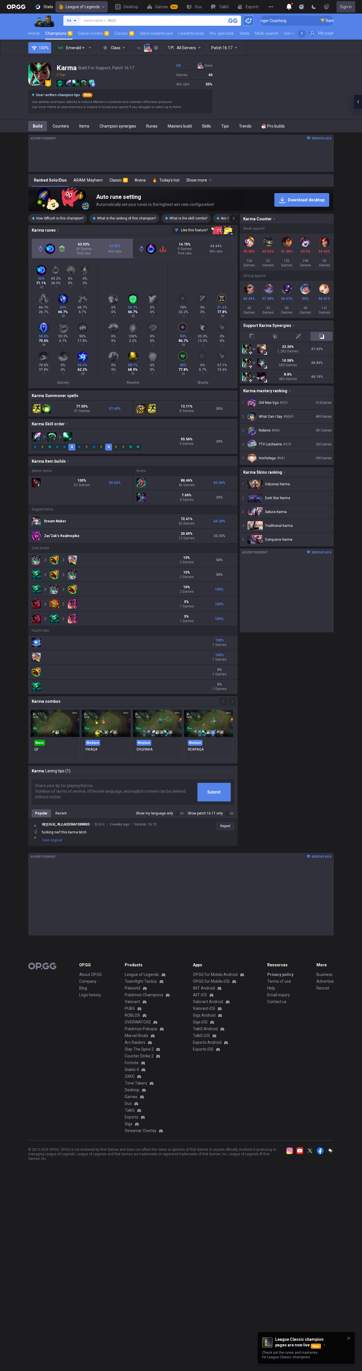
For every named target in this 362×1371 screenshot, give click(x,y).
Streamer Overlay (140, 1130)
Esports (131, 1117)
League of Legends (83, 7)
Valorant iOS (204, 1008)
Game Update (296, 33)
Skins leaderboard (156, 33)
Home (34, 33)
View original (52, 840)
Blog (83, 988)
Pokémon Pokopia (141, 1029)
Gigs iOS (200, 1022)
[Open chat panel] (358, 101)
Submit (214, 792)
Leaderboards (191, 33)
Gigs (128, 1124)
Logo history (90, 995)
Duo (128, 1103)
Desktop (132, 1090)
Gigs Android (204, 1015)
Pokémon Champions (144, 995)
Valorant (132, 1001)
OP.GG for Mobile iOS (211, 981)
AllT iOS (200, 995)
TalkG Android (205, 1029)
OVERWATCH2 (138, 1022)
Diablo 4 (132, 1069)
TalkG (130, 1110)
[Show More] (289, 6)
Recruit (322, 988)
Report (225, 826)
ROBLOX (132, 1015)
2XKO (130, 1076)
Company (87, 981)
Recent (61, 813)
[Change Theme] (314, 6)
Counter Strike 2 (139, 1056)
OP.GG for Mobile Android (215, 974)
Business (324, 974)
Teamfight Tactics (141, 981)
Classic (124, 33)
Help (271, 988)
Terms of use (279, 981)
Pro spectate (222, 33)
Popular (41, 813)
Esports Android (207, 1042)
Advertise (325, 981)
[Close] (349, 1338)
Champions (58, 33)
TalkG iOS (201, 1035)
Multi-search (266, 33)
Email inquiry (278, 995)
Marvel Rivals (136, 1035)
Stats (244, 33)
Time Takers (136, 1083)
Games (131, 1096)
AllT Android (204, 988)
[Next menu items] (302, 33)
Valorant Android (208, 1001)
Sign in (346, 7)
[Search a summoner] (232, 21)
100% (44, 48)
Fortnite (132, 1062)
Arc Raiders (135, 1042)
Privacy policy (280, 974)
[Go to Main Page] (16, 7)
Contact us (276, 1001)
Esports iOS (203, 1049)
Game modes (93, 33)
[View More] (271, 6)
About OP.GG (90, 974)
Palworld (132, 988)
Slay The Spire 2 (139, 1049)
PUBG (130, 1008)
